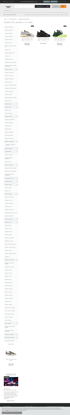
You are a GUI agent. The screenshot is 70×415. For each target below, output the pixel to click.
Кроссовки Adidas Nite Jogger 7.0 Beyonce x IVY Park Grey (27, 40)
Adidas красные (9, 295)
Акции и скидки (9, 317)
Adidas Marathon (9, 135)
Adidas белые (8, 279)
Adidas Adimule (8, 39)
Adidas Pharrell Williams (11, 168)
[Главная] (5, 19)
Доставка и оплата (38, 14)
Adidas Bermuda (9, 59)
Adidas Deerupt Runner (10, 88)
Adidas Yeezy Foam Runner (9, 263)
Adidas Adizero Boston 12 (10, 46)
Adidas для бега (9, 285)
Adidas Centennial (9, 72)
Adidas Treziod (8, 231)
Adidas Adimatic (9, 36)
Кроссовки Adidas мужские (9, 331)
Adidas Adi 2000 (9, 27)
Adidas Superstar (9, 219)
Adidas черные (8, 304)
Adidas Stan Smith (9, 197)
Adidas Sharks (8, 187)
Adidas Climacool (9, 75)
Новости (58, 14)
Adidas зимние (8, 292)
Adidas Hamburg (9, 122)
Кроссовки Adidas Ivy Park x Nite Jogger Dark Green (59, 40)
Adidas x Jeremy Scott (10, 247)
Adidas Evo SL (8, 100)
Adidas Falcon (8, 103)
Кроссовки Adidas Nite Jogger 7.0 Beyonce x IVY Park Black (43, 40)
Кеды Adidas (8, 323)
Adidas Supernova (9, 215)
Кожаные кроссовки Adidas (10, 327)
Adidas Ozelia (8, 161)
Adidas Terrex (8, 222)
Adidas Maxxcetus (9, 138)
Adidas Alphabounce (10, 52)
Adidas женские (9, 288)
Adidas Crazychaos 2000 (11, 85)
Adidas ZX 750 (8, 276)
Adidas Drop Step (9, 91)
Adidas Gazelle (8, 116)
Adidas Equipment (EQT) (10, 97)
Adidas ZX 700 (8, 273)
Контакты (54, 14)
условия (7, 410)
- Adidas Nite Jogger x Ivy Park (11, 145)
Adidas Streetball (9, 203)
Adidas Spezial (8, 193)
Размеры (66, 14)
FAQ (51, 14)
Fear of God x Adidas (10, 310)
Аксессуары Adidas (9, 313)
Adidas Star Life (9, 200)
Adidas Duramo (8, 94)
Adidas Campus (8, 69)
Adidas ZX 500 (8, 270)
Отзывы (62, 14)
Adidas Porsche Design (10, 171)
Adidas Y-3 (7, 256)
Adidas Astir (8, 56)
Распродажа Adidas (9, 340)
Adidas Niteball (8, 148)
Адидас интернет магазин (30, 14)
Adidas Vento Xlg (9, 241)
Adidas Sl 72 (8, 190)
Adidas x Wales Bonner (10, 253)
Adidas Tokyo (8, 225)
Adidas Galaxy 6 (9, 113)
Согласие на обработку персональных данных (55, 406)
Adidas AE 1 (8, 49)
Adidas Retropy (8, 181)
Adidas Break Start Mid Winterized (10, 66)
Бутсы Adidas (8, 320)
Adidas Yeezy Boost (9, 259)
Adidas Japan (8, 129)
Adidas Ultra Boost (9, 237)
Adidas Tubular (8, 234)
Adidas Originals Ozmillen (9, 158)
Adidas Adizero (8, 42)
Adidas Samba (8, 184)
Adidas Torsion (8, 228)
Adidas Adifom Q (9, 30)
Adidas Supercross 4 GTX (11, 212)
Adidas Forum (8, 107)
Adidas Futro (8, 110)
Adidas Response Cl (9, 178)
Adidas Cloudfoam (9, 78)
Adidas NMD (8, 151)
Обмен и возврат (46, 14)
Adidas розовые (9, 298)
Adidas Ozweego (9, 164)
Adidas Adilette (8, 33)
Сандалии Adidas (9, 334)
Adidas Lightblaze (9, 132)
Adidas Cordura (8, 82)
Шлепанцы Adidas (9, 337)
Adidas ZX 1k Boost (9, 266)
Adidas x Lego (8, 250)
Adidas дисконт (9, 282)
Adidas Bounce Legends (10, 62)
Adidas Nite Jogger (9, 141)
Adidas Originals (9, 154)
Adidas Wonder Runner (10, 244)
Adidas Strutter (8, 206)
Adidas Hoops (8, 125)
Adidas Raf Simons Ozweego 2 (9, 175)
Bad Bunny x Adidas (10, 307)
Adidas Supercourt (9, 209)
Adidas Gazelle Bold (10, 119)
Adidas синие (8, 301)
